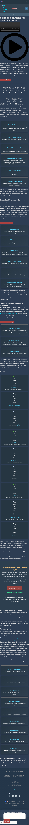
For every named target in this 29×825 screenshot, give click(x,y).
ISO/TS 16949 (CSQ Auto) (14, 405)
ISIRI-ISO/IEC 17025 (14, 460)
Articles (5, 1)
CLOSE (7, 821)
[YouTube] (19, 796)
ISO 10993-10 (15, 495)
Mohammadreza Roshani (6, 640)
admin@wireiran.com (16, 789)
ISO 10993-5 (14, 535)
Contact (13, 805)
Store (16, 805)
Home (18, 801)
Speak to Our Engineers (14, 588)
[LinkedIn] (16, 796)
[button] (14, 8)
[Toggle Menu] (3, 3)
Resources (8, 1)
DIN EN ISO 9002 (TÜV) (15, 425)
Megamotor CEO (17, 640)
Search (12, 1)
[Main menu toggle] (26, 8)
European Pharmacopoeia (14, 517)
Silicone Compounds (9, 803)
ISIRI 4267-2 (14, 442)
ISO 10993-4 (14, 477)
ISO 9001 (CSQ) (14, 387)
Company (22, 801)
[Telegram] (13, 796)
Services (22, 803)
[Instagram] (9, 796)
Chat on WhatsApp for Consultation (14, 592)
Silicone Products (16, 803)
